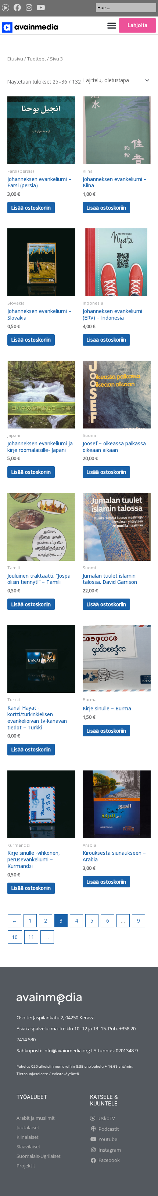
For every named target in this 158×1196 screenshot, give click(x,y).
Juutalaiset (28, 1127)
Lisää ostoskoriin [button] (31, 207)
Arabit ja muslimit (36, 1118)
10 (15, 937)
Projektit (26, 1165)
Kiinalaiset (28, 1137)
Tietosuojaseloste (32, 1073)
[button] (111, 25)
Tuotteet (36, 59)
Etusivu (15, 59)
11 (31, 937)
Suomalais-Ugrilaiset (39, 1156)
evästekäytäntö (65, 1073)
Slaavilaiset (28, 1146)
